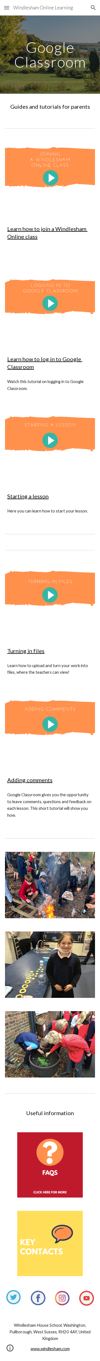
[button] (6, 7)
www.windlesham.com (50, 1348)
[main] (50, 55)
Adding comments (29, 780)
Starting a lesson (28, 496)
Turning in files (25, 650)
